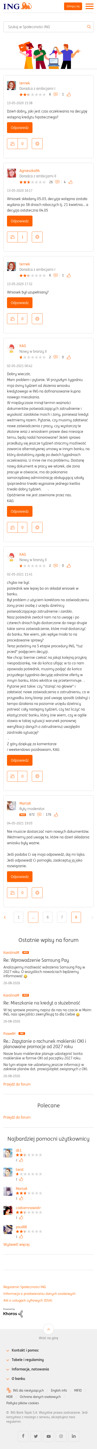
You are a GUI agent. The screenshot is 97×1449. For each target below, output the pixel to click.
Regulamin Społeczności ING (24, 1287)
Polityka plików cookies (22, 1403)
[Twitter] (35, 1436)
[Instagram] (61, 1436)
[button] (12, 143)
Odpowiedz (20, 127)
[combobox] (48, 26)
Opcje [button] (37, 143)
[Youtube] (48, 1436)
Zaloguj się (73, 6)
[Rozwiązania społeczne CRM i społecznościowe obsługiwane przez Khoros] (13, 1312)
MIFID (78, 1390)
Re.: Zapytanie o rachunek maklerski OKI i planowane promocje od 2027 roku (44, 1043)
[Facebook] (23, 1436)
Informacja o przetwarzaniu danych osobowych (39, 1293)
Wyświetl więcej (16, 1244)
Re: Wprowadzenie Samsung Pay (36, 960)
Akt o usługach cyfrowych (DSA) (27, 1300)
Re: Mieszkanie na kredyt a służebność (41, 1003)
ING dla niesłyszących (28, 1390)
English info (59, 1390)
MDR (9, 1397)
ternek (24, 83)
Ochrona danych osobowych (40, 1397)
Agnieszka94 (29, 170)
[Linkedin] (73, 1436)
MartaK (25, 803)
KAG (22, 345)
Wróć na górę (48, 1338)
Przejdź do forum (17, 1084)
